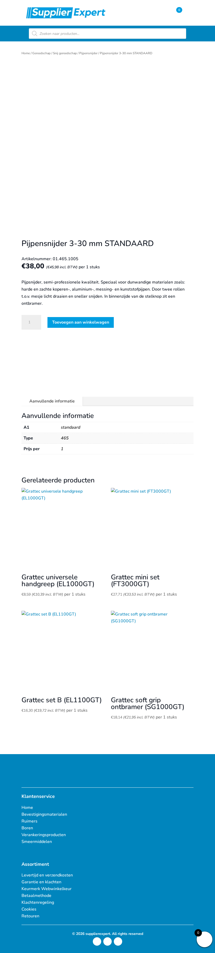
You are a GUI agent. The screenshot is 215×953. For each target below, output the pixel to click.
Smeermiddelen (37, 842)
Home (26, 53)
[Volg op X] (107, 941)
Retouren (30, 916)
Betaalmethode (36, 895)
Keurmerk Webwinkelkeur (47, 889)
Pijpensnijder (88, 53)
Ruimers (29, 821)
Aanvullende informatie (52, 401)
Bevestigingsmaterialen (44, 814)
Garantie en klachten (41, 882)
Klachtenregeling (38, 902)
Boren (27, 828)
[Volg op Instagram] (97, 941)
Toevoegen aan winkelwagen (80, 322)
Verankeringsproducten (44, 835)
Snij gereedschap (65, 53)
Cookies (29, 909)
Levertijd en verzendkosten (47, 875)
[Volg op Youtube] (118, 941)
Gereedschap (41, 53)
